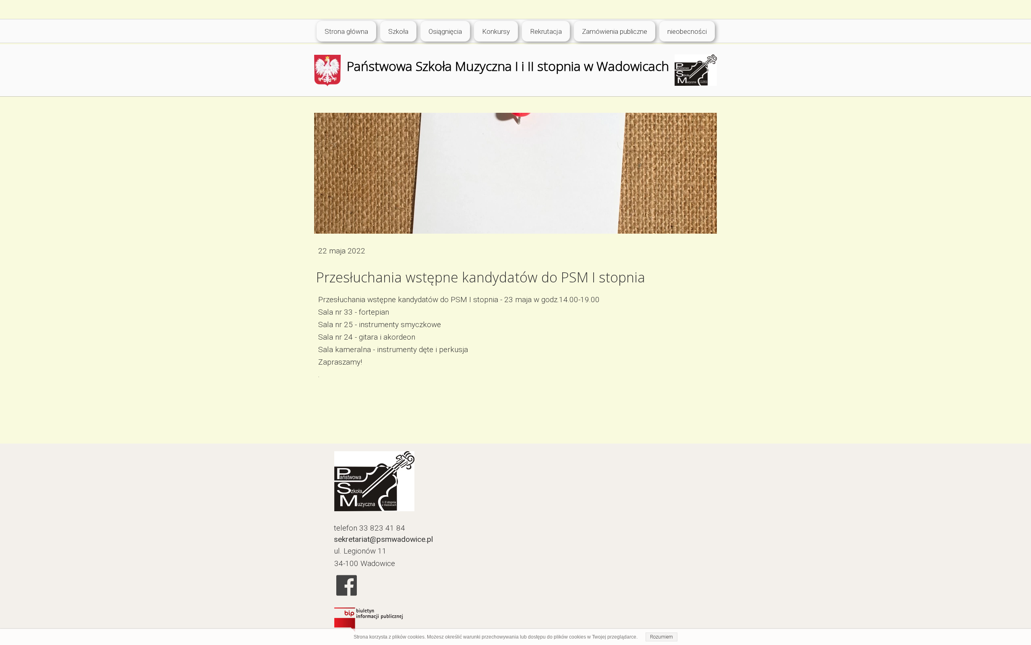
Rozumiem (661, 637)
